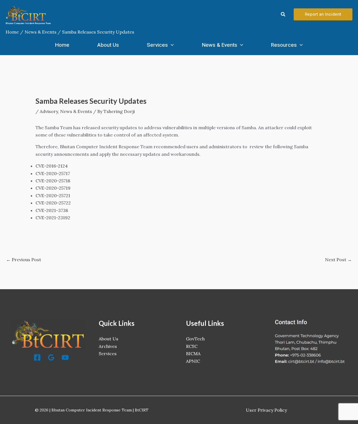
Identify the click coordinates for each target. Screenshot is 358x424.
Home (62, 45)
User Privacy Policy (266, 410)
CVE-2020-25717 (53, 173)
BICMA (193, 353)
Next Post (338, 259)
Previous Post (23, 259)
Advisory (49, 111)
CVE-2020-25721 (53, 195)
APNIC (193, 361)
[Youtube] (65, 357)
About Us (108, 45)
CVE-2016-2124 (52, 166)
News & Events (219, 45)
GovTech (195, 338)
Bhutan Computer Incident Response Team (28, 23)
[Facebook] (37, 357)
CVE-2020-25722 (53, 203)
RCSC (191, 346)
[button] (283, 14)
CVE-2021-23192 (53, 217)
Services (157, 45)
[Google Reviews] (51, 357)
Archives (108, 346)
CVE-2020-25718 (53, 180)
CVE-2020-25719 (53, 188)
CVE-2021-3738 (52, 210)
